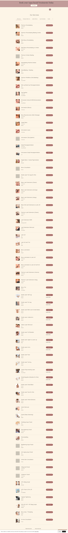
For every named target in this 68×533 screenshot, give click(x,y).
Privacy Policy (37, 531)
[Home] (50, 9)
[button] (49, 25)
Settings (60, 531)
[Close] (66, 531)
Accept (64, 531)
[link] (19, 18)
